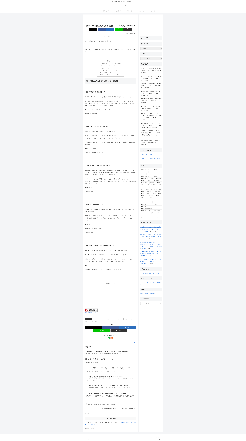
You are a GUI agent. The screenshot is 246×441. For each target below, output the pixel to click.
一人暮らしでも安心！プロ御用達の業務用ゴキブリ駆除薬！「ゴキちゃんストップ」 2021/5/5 (150, 229)
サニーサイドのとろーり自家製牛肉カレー (111, 74)
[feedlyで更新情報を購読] (109, 338)
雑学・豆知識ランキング (90, 312)
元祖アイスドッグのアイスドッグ (109, 68)
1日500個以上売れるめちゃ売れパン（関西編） (111, 63)
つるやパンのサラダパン (106, 72)
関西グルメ (97, 321)
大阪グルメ (127, 319)
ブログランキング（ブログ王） (148, 154)
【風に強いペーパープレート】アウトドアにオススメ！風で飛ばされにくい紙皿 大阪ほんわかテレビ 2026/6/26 (151, 125)
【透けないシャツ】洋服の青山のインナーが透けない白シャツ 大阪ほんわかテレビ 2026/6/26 (151, 108)
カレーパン (103, 319)
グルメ (87, 319)
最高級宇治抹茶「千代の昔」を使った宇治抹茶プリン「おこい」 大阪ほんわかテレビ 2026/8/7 (151, 85)
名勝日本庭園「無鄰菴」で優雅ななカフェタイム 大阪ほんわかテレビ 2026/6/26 (151, 142)
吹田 (118, 319)
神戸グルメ (88, 321)
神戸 (131, 319)
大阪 (122, 319)
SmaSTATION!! (96, 319)
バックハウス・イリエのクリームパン (110, 70)
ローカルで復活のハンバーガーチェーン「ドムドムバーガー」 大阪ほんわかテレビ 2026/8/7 (151, 78)
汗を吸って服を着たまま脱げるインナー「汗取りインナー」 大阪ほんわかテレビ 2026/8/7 (151, 70)
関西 (92, 321)
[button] (127, 29)
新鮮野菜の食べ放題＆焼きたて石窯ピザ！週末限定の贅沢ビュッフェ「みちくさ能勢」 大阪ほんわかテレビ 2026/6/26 (151, 134)
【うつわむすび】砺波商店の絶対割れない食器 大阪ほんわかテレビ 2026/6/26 (151, 100)
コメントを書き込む (110, 418)
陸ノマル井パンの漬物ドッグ (108, 66)
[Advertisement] (110, 20)
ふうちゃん (153, 238)
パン (91, 319)
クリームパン (109, 319)
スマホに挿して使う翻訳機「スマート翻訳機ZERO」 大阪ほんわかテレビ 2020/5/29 (150, 253)
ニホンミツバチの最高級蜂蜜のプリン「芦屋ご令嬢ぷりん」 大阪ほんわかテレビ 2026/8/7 (151, 93)
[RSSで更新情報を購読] (112, 338)
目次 (108, 61)
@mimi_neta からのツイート (147, 293)
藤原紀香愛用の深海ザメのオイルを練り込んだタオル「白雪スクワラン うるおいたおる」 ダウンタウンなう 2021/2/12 (151, 244)
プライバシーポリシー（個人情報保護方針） (153, 437)
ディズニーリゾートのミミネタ (151, 273)
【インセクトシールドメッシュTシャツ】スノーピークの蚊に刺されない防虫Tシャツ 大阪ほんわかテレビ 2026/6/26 (151, 117)
